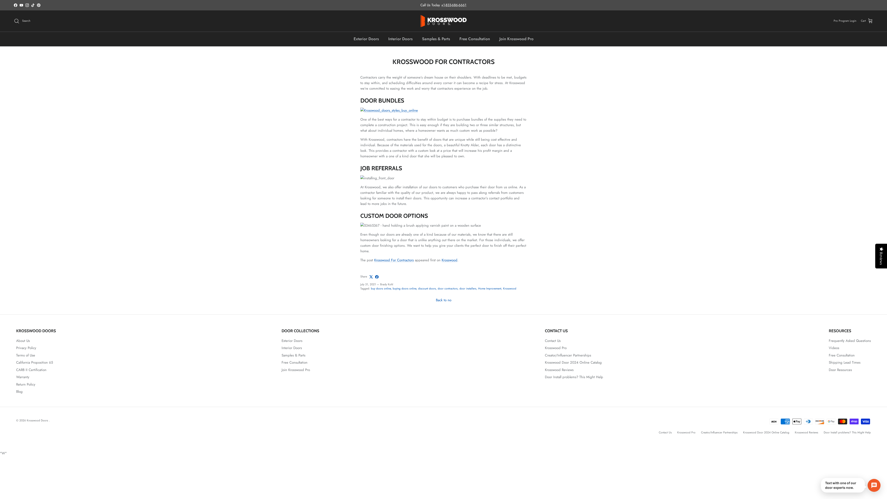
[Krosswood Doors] (443, 21)
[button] (851, 485)
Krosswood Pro (556, 347)
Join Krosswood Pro (516, 39)
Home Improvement (489, 288)
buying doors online (404, 288)
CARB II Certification (31, 369)
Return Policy (25, 384)
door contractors (448, 288)
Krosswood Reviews (559, 369)
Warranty (22, 377)
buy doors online (381, 288)
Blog (19, 391)
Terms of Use (25, 355)
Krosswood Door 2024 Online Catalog (573, 362)
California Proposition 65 (34, 362)
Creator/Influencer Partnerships (568, 355)
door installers (467, 288)
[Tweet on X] (371, 277)
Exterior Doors (366, 39)
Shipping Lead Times (844, 362)
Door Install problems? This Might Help (574, 377)
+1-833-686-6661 (453, 5)
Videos (834, 347)
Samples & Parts (436, 39)
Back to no (443, 300)
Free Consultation (474, 39)
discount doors (427, 288)
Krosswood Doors (38, 420)
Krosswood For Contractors (394, 260)
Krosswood (449, 260)
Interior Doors (400, 39)
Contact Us (553, 340)
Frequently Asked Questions (850, 340)
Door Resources (840, 369)
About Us (23, 340)
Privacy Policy (26, 347)
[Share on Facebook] (377, 277)
